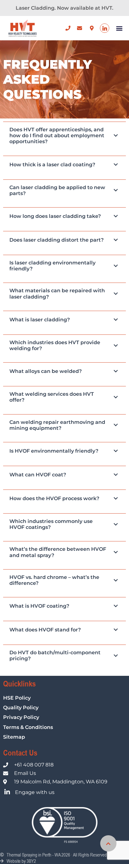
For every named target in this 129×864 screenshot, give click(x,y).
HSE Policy (17, 698)
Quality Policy (21, 708)
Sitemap (14, 737)
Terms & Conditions (28, 727)
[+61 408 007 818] (69, 28)
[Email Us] (81, 28)
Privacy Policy (21, 717)
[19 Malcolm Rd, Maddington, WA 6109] (92, 28)
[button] (119, 28)
